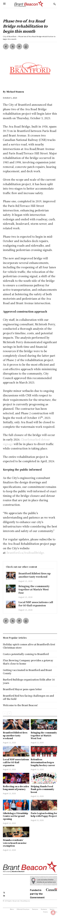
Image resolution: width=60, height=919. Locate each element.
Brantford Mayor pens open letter (22, 689)
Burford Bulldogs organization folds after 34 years (29, 681)
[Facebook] (6, 46)
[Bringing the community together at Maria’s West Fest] (11, 588)
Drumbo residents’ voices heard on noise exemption (15, 843)
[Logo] (28, 4)
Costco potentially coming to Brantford (26, 654)
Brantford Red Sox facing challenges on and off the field (28, 697)
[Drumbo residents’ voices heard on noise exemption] (16, 832)
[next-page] (9, 713)
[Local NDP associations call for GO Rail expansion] (11, 604)
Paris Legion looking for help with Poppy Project (44, 815)
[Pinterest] (19, 46)
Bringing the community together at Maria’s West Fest (34, 589)
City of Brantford (9, 36)
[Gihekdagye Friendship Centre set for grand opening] (16, 805)
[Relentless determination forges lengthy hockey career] (44, 751)
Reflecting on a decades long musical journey (16, 788)
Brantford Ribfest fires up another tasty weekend (34, 575)
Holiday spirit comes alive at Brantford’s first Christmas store (29, 646)
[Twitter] (12, 46)
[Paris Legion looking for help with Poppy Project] (44, 805)
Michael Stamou (15, 91)
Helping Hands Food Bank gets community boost (42, 789)
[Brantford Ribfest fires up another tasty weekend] (11, 576)
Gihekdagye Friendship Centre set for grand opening (15, 816)
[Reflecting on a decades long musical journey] (16, 778)
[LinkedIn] (4, 895)
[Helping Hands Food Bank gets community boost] (44, 778)
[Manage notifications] (53, 912)
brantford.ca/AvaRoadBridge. (26, 552)
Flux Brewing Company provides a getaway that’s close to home (28, 662)
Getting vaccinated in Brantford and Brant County (27, 671)
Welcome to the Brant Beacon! (20, 705)
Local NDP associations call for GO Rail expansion (35, 603)
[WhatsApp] (26, 46)
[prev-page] (5, 713)
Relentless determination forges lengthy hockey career (43, 762)
